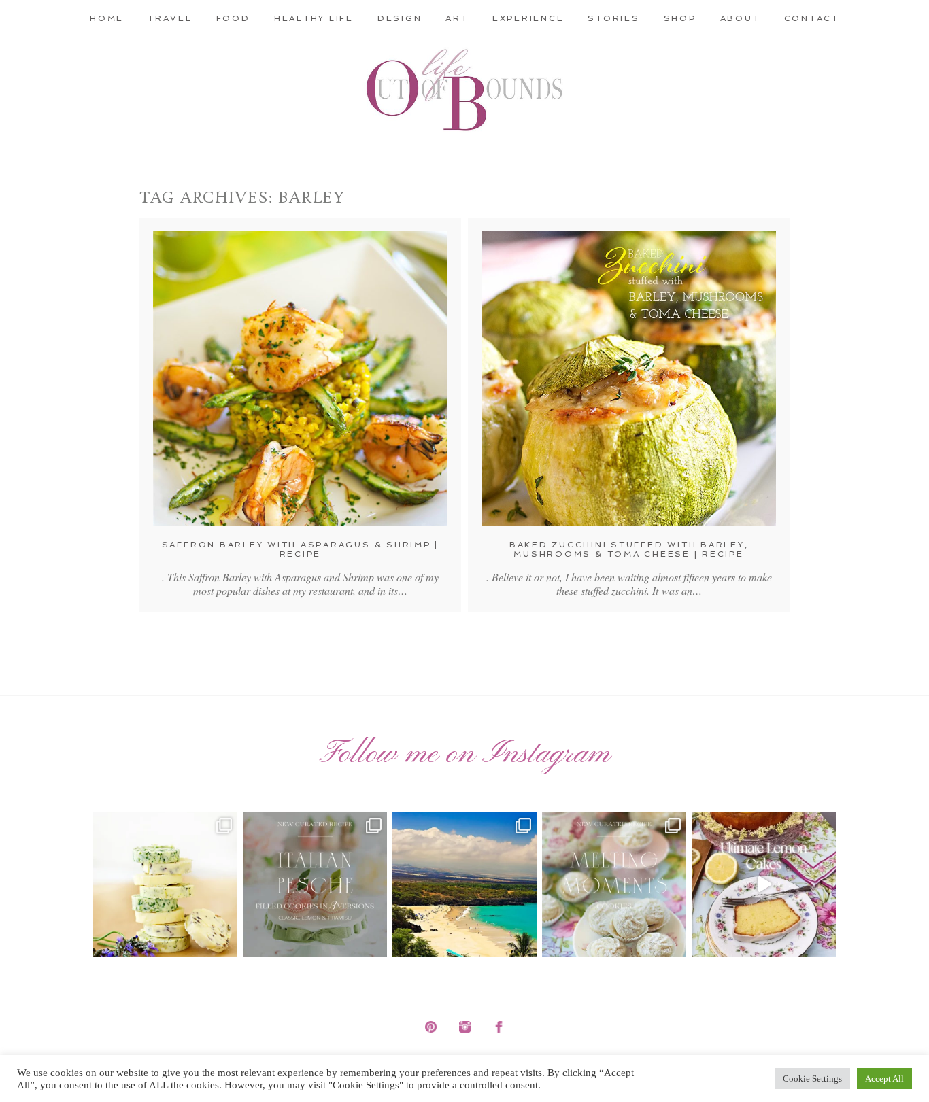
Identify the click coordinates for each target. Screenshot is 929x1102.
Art (456, 18)
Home (107, 18)
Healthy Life (314, 18)
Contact (811, 18)
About (740, 18)
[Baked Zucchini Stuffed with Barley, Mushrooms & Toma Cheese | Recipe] (629, 378)
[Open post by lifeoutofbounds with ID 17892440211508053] (614, 884)
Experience (528, 18)
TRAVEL (170, 18)
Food (233, 18)
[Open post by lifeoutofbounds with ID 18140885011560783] (165, 884)
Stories (613, 18)
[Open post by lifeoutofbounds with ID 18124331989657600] (464, 884)
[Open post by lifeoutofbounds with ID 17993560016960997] (764, 884)
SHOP (680, 18)
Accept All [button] (884, 1078)
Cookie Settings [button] (812, 1078)
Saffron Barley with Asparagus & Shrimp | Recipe (300, 549)
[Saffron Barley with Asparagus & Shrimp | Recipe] (300, 378)
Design (399, 18)
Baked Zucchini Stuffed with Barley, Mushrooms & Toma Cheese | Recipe (629, 549)
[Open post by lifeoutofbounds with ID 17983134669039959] (315, 884)
